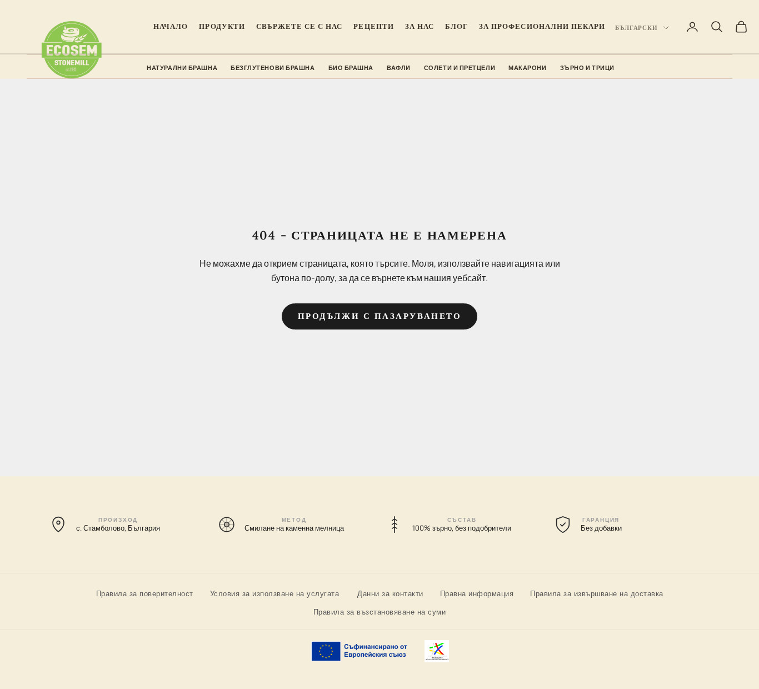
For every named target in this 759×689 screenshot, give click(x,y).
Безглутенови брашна (272, 67)
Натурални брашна (182, 67)
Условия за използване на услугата (274, 593)
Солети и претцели (459, 67)
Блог (456, 26)
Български (636, 28)
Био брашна (351, 67)
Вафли (399, 67)
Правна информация (477, 593)
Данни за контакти (390, 593)
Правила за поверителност (144, 593)
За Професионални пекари (542, 26)
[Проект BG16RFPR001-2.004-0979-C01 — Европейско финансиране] (379, 651)
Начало (170, 26)
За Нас (419, 26)
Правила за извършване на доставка (596, 593)
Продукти (221, 26)
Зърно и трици (587, 67)
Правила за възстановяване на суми (379, 611)
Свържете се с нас (299, 26)
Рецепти (373, 26)
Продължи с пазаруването (380, 316)
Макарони (527, 67)
